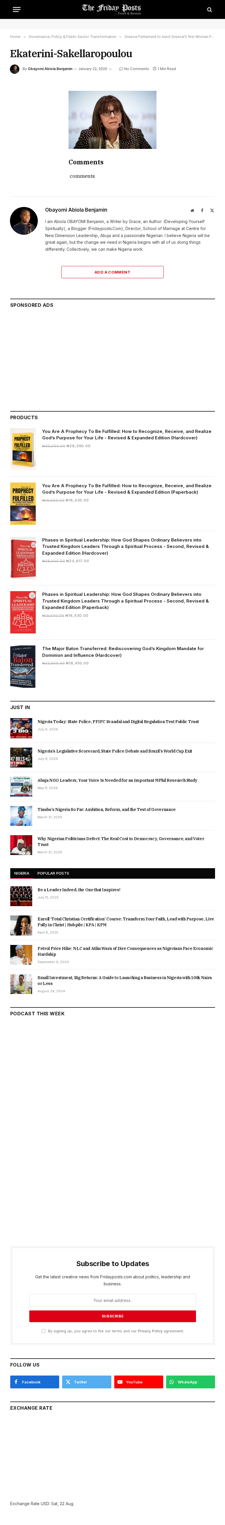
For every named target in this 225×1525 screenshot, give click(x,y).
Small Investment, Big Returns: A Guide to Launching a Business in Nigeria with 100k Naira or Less (125, 980)
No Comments (136, 69)
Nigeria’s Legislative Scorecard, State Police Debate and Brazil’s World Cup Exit (115, 751)
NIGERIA (21, 873)
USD (45, 1503)
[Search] (209, 9)
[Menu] (17, 9)
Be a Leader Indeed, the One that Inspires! (79, 889)
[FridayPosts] (112, 9)
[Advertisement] (112, 357)
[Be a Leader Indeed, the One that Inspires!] (21, 896)
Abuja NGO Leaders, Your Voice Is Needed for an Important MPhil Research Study (117, 780)
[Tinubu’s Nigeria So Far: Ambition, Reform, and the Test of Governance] (21, 816)
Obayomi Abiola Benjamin (50, 69)
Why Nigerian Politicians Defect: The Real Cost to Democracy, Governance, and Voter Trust (121, 841)
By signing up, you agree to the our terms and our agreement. (115, 1331)
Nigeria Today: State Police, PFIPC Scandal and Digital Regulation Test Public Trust (118, 721)
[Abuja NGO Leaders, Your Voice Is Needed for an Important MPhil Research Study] (21, 787)
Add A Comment (112, 272)
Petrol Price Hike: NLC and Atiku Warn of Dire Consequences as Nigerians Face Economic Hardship (125, 951)
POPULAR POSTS (53, 873)
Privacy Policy (150, 1331)
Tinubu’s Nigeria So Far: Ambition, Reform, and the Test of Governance (107, 809)
